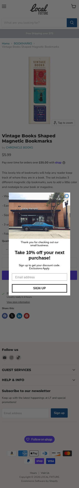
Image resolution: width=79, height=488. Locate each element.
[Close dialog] (67, 196)
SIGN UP (39, 288)
